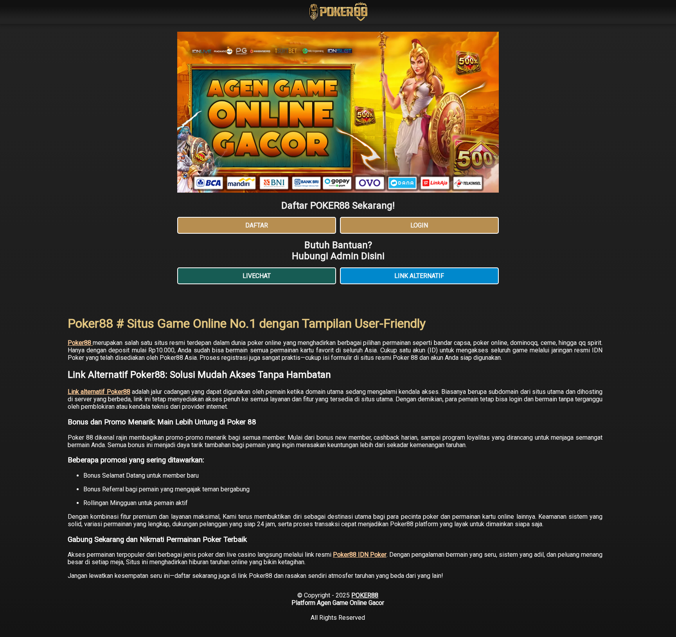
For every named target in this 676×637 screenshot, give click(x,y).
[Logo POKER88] (338, 12)
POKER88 (364, 595)
